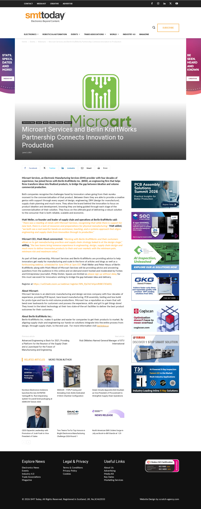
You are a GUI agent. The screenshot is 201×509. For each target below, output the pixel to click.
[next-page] (28, 442)
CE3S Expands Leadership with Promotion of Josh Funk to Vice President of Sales (35, 433)
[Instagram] (158, 3)
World (46, 122)
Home (24, 41)
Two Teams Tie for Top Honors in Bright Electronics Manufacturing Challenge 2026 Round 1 (71, 433)
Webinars (42, 41)
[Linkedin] (164, 3)
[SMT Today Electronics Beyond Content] (45, 16)
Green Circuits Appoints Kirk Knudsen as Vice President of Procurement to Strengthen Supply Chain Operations (108, 393)
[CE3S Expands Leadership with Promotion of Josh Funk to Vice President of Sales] (38, 417)
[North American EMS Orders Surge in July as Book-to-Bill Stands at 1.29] (108, 417)
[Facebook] (152, 3)
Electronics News (28, 122)
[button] (153, 27)
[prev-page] (24, 442)
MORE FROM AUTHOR (60, 359)
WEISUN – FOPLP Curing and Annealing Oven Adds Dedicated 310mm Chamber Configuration (71, 393)
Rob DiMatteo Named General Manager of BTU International (101, 342)
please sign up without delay (102, 274)
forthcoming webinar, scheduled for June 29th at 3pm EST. (51, 265)
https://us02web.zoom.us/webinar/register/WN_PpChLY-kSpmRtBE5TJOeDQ (72, 284)
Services (59, 122)
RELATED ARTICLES (34, 359)
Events (32, 41)
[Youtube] (176, 3)
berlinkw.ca (103, 326)
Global (52, 122)
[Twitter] (170, 3)
